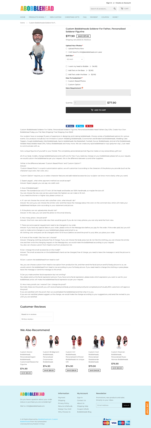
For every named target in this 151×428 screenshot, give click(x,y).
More (115, 17)
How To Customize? (74, 78)
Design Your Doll (64, 409)
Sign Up (126, 405)
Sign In (80, 398)
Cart (126, 9)
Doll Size (69, 56)
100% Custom (55, 17)
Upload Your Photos (74, 46)
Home (22, 17)
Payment (94, 17)
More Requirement (73, 88)
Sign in (109, 3)
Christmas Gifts (72, 17)
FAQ (84, 17)
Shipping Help (82, 406)
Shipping (69, 40)
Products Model (37, 17)
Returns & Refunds (65, 406)
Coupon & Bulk (83, 409)
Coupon (105, 17)
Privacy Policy (63, 403)
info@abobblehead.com (35, 406)
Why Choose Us (64, 412)
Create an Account (123, 3)
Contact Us (81, 400)
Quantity (69, 103)
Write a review (27, 319)
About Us (80, 403)
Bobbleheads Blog (84, 412)
